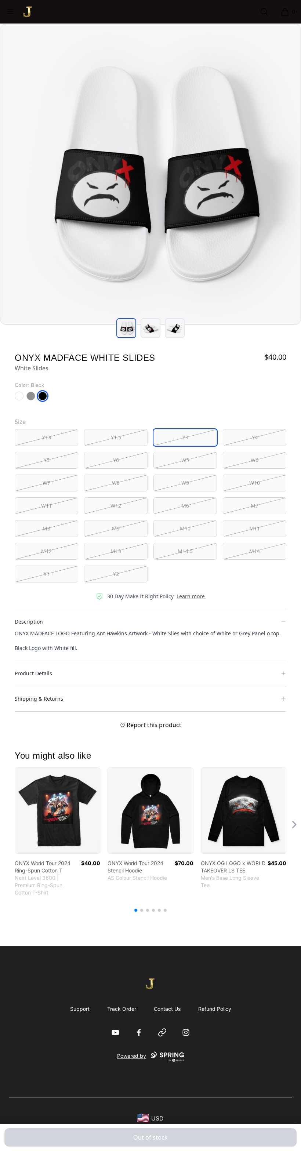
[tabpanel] (150, 174)
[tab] (126, 328)
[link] (57, 810)
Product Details (33, 673)
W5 (185, 460)
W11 (46, 505)
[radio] (46, 437)
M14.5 (185, 551)
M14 (254, 551)
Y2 (116, 573)
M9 (116, 528)
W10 (254, 482)
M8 (46, 528)
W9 (185, 482)
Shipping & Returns (39, 698)
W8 (116, 482)
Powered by (131, 1056)
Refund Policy (214, 1009)
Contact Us (167, 1009)
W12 (115, 505)
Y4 (255, 437)
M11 (254, 528)
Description (29, 621)
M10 (185, 528)
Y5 (47, 460)
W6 (254, 460)
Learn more (191, 596)
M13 (115, 551)
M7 (254, 505)
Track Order (121, 1009)
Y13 (46, 437)
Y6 (116, 460)
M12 (46, 551)
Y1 (47, 573)
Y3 (185, 437)
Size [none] (20, 422)
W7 (46, 482)
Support (80, 1009)
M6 (185, 505)
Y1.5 (116, 437)
